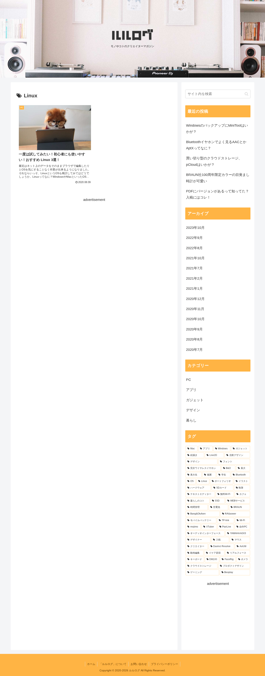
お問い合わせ (139, 664)
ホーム (91, 664)
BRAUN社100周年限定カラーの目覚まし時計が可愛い (217, 178)
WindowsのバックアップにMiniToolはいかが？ (217, 129)
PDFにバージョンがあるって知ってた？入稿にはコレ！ (217, 194)
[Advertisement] (94, 230)
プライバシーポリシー (164, 664)
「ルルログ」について (112, 664)
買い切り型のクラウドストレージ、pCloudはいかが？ (214, 161)
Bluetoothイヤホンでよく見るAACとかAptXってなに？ (216, 145)
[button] (246, 94)
